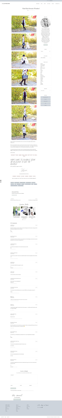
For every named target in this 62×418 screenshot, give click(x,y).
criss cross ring (28, 182)
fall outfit (33, 182)
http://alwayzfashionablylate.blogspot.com (16, 318)
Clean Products (7, 406)
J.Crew (41, 71)
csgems (11, 225)
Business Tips (57, 3)
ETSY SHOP (22, 176)
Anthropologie (42, 65)
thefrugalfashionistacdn (14, 278)
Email (21, 385)
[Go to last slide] (13, 213)
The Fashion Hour (13, 287)
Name (12, 385)
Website (30, 385)
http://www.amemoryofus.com (14, 300)
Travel (46, 105)
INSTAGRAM (14, 176)
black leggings (17, 182)
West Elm (42, 84)
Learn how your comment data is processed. (27, 390)
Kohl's (41, 72)
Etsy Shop (48, 3)
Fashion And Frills (12, 347)
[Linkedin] (50, 0)
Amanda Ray (15, 192)
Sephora (42, 77)
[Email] (51, 0)
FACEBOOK (26, 176)
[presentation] (16, 211)
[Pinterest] (49, 0)
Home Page (37, 3)
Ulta (41, 82)
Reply (36, 225)
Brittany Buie (12, 359)
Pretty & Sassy (15, 366)
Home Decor (7, 408)
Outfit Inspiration (32, 10)
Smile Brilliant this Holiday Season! (33, 200)
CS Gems (11, 232)
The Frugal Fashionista (13, 283)
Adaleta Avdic (12, 236)
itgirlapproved (13, 351)
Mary (11, 304)
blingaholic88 (12, 322)
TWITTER (34, 176)
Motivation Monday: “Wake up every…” (15, 200)
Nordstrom (42, 75)
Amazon (42, 63)
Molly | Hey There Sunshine (14, 258)
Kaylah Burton (12, 331)
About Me (28, 406)
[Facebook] (48, 0)
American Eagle (43, 64)
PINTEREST (30, 176)
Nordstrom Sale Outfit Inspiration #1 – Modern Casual (32, 217)
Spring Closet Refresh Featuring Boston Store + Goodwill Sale (24, 217)
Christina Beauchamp (14, 341)
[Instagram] (47, 0)
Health (6, 407)
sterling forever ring (14, 185)
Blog (27, 407)
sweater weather (20, 185)
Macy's (41, 74)
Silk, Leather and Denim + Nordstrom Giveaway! (16, 217)
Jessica (11, 271)
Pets (45, 103)
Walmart (42, 83)
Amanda (11, 262)
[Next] (34, 213)
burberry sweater (22, 182)
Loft (41, 73)
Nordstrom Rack (43, 76)
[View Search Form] (52, 0)
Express (42, 70)
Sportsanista (12, 310)
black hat (12, 182)
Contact (28, 408)
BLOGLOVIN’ (18, 176)
